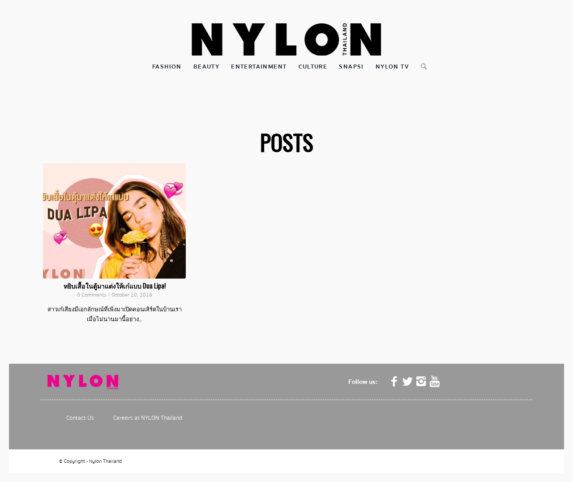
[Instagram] (421, 381)
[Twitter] (408, 381)
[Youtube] (434, 381)
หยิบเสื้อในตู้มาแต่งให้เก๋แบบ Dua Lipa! (115, 285)
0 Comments (91, 295)
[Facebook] (394, 381)
